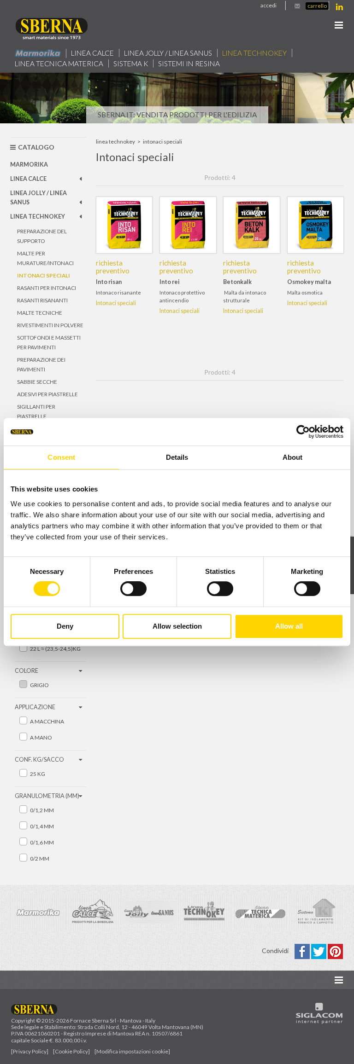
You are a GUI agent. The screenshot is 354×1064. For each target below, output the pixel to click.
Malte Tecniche (39, 312)
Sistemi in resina (189, 63)
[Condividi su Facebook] (303, 950)
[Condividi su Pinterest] (335, 950)
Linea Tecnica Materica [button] (59, 63)
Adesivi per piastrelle (47, 394)
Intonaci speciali (43, 275)
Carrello (317, 5)
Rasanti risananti (42, 300)
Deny (65, 626)
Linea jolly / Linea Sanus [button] (168, 53)
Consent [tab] (61, 457)
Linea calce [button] (92, 53)
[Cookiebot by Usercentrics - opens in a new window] (303, 432)
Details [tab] (177, 457)
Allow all (289, 626)
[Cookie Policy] (71, 1051)
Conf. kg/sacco (39, 759)
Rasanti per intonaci (46, 287)
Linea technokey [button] (254, 53)
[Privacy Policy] (29, 1051)
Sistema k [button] (130, 63)
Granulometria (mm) (47, 795)
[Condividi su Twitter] (319, 950)
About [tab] (293, 457)
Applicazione (35, 707)
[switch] (133, 588)
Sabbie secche (37, 381)
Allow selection (177, 626)
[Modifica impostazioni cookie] (132, 1051)
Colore (26, 670)
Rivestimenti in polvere (50, 325)
